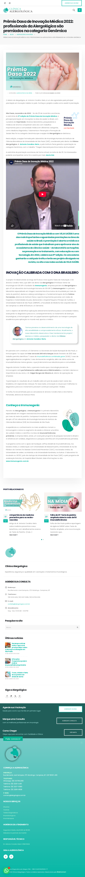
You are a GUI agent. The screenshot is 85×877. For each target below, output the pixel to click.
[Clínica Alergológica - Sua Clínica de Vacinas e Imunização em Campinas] (17, 10)
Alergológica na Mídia (24, 93)
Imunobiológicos (9, 815)
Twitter (11, 698)
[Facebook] (4, 3)
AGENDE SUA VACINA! (71, 3)
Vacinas (6, 810)
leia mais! (13, 535)
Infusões (6, 807)
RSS (15, 698)
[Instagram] (9, 3)
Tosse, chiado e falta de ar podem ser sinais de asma (20, 677)
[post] (8, 647)
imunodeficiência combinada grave (51, 356)
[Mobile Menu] (80, 10)
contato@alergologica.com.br (19, 606)
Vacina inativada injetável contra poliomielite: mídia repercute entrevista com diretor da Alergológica (65, 519)
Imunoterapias (8, 818)
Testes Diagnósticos (10, 813)
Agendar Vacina (70, 709)
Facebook (7, 698)
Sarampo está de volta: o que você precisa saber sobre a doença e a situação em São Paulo (16, 650)
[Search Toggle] (74, 10)
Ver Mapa (73, 732)
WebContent (61, 872)
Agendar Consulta (69, 721)
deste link (50, 155)
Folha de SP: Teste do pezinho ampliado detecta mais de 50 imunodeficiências (22, 517)
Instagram (19, 698)
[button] (41, 542)
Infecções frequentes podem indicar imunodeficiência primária (16, 664)
